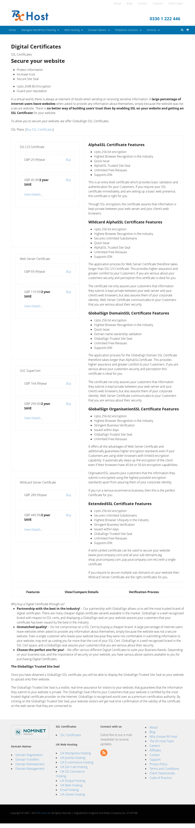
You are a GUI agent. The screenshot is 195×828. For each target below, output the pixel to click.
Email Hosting (69, 790)
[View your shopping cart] (186, 28)
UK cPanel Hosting (72, 794)
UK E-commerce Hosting (76, 762)
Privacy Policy (158, 764)
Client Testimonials (162, 773)
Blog (129, 3)
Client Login (175, 3)
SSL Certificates (70, 735)
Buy (68, 160)
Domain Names (97, 30)
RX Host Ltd (43, 813)
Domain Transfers (27, 759)
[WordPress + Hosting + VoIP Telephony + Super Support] (30, 20)
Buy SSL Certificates (39, 129)
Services (152, 30)
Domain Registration (29, 755)
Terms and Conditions (164, 769)
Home (12, 30)
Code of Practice (160, 778)
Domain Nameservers (30, 764)
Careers (154, 746)
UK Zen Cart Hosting (73, 767)
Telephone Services (126, 30)
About (117, 3)
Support (158, 3)
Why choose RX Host (163, 736)
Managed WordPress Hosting (38, 30)
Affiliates (155, 750)
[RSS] (104, 753)
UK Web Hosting (71, 785)
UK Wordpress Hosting (75, 753)
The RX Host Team (161, 741)
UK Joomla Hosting (72, 758)
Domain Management (29, 769)
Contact (142, 3)
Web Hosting (72, 30)
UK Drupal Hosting (72, 781)
